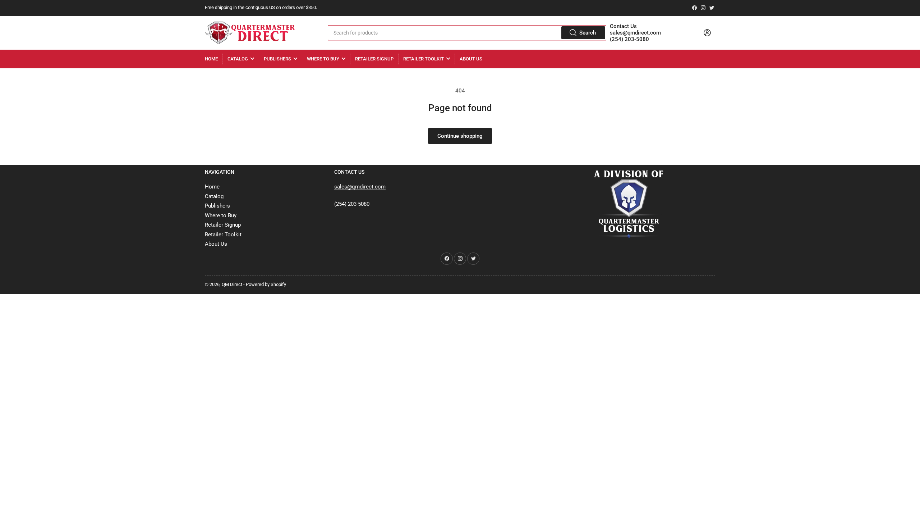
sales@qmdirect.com (635, 32)
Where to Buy (323, 59)
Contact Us (623, 26)
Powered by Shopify (266, 284)
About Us (471, 59)
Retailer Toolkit (423, 59)
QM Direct (232, 284)
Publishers (277, 59)
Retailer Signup (374, 59)
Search (587, 32)
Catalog (237, 59)
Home (211, 59)
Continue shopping (460, 136)
